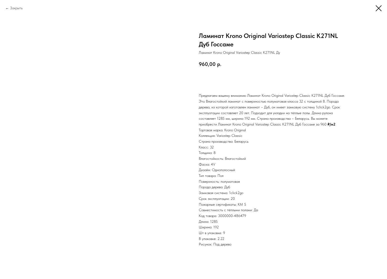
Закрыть (16, 8)
